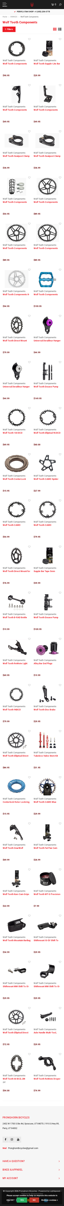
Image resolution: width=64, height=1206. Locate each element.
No (34, 1200)
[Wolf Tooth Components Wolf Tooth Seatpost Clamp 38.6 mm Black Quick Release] (47, 141)
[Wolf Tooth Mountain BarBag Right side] (17, 925)
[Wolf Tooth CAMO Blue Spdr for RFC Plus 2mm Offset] (47, 786)
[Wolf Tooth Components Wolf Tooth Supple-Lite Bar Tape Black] (47, 48)
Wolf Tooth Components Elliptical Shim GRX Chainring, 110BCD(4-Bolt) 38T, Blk (15, 64)
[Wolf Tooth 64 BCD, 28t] (17, 1063)
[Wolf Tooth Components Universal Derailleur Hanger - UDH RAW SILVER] (17, 371)
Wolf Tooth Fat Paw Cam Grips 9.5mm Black (45, 848)
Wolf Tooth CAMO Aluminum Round (42, 525)
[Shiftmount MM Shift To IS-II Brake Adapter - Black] (47, 971)
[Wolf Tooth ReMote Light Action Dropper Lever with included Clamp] (17, 648)
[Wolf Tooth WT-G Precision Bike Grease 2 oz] (47, 879)
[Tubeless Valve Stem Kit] (47, 740)
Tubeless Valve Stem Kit (46, 756)
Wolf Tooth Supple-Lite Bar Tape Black (47, 64)
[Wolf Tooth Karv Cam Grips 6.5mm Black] (17, 879)
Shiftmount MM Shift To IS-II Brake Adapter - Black (47, 986)
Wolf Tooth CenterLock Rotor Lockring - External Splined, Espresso (15, 479)
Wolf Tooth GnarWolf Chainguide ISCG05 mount (16, 848)
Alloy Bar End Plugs (43, 663)
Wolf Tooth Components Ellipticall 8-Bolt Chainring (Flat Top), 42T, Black (46, 202)
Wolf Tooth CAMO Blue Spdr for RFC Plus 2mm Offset (45, 802)
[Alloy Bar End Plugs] (47, 648)
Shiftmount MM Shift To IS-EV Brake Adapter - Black (16, 986)
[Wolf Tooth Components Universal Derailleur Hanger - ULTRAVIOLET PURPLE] (47, 325)
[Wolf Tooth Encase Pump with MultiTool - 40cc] (47, 602)
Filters (10, 29)
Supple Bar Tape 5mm (44, 571)
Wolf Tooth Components (29, 17)
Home (5, 17)
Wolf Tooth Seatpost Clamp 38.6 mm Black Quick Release (47, 156)
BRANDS (13, 17)
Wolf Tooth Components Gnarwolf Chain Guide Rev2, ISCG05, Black (16, 110)
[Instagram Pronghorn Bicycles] (12, 1140)
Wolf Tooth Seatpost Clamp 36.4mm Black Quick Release (16, 156)
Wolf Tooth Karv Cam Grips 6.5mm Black (16, 894)
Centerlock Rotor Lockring (16, 802)
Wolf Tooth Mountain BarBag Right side (16, 940)
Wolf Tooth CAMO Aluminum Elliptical (12, 525)
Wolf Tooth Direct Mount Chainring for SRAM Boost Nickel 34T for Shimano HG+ (16, 341)
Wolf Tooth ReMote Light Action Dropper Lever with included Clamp (16, 663)
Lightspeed (55, 1191)
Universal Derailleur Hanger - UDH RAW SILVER (16, 387)
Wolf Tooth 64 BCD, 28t (14, 1079)
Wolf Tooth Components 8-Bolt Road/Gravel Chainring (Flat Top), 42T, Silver (16, 294)
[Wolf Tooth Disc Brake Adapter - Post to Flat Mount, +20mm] (47, 694)
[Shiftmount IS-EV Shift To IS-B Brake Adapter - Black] (47, 925)
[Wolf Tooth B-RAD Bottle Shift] (17, 602)
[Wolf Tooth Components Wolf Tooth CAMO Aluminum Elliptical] (17, 510)
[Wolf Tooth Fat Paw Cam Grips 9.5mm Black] (47, 833)
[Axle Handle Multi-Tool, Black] (47, 1017)
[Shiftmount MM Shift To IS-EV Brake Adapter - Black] (17, 971)
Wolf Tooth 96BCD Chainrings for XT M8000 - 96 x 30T (15, 709)
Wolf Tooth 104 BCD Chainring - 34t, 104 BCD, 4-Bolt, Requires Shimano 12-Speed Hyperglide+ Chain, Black (16, 433)
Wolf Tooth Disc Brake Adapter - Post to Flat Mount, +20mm (44, 709)
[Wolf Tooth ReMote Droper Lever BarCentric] (47, 1063)
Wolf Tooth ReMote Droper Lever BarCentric (47, 1079)
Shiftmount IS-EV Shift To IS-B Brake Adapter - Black (47, 940)
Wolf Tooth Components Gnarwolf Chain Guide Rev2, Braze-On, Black (47, 110)
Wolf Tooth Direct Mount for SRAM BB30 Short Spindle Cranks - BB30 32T (16, 571)
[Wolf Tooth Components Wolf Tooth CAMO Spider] (47, 463)
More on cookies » (49, 1200)
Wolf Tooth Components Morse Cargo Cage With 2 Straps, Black (15, 202)
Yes (22, 1200)
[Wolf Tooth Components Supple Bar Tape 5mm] (47, 556)
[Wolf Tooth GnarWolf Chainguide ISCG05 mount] (17, 833)
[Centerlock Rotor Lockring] (17, 786)
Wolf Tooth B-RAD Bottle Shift (15, 617)
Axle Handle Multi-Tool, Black (45, 1032)
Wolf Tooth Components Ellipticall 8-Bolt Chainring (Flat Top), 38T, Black (46, 248)
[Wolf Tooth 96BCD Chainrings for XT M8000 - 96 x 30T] (17, 694)
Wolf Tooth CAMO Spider (46, 479)
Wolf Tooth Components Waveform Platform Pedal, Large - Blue (46, 294)
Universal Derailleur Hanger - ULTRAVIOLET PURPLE (47, 341)
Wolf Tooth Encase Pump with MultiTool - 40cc (46, 617)
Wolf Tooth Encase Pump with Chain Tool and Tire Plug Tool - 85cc (46, 387)
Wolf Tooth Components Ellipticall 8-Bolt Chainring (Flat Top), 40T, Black (15, 248)
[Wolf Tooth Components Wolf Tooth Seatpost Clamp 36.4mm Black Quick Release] (17, 141)
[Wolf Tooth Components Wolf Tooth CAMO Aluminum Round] (47, 510)
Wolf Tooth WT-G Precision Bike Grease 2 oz (47, 894)
